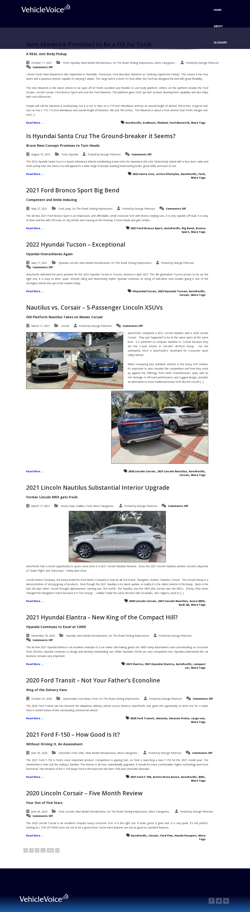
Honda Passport (186, 835)
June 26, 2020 (39, 811)
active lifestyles (167, 174)
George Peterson (208, 62)
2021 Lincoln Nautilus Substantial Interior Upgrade (97, 487)
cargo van (198, 718)
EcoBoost (149, 122)
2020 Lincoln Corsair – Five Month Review (84, 793)
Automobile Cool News (77, 698)
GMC (81, 753)
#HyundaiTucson (144, 291)
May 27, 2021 (39, 208)
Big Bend (188, 228)
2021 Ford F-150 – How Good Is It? (73, 734)
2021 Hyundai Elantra (159, 664)
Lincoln (74, 263)
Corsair (184, 295)
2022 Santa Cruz (143, 174)
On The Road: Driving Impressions (133, 62)
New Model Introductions (96, 62)
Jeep (68, 208)
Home (217, 10)
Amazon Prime (179, 718)
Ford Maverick (179, 122)
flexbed (162, 122)
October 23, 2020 (41, 698)
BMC (202, 777)
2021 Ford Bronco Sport (146, 228)
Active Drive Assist (166, 777)
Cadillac (80, 506)
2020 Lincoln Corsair (142, 471)
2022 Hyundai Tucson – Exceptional (75, 244)
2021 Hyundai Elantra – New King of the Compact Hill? (102, 617)
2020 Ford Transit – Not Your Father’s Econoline (93, 680)
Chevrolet (64, 753)
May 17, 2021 (39, 263)
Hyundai (75, 62)
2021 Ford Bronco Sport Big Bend (72, 190)
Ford (66, 62)
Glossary (220, 42)
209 (50, 850)
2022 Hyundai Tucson (172, 291)
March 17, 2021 (40, 326)
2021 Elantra (134, 664)
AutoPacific (133, 122)
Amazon (161, 718)
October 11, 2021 (41, 62)
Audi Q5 (184, 604)
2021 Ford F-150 (140, 777)
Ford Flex (166, 835)
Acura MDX (197, 601)
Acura (64, 506)
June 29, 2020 (39, 753)
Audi (71, 506)
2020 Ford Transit (142, 718)
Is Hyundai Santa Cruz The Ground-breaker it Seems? (101, 136)
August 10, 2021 (41, 154)
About (218, 26)
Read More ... (34, 122)
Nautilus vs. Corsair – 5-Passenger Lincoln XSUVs (94, 307)
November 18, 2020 (43, 635)
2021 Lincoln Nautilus (172, 471)
